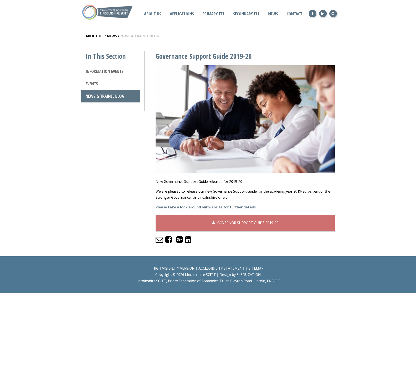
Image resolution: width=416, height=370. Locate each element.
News (112, 36)
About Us (94, 36)
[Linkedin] (323, 13)
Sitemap (256, 268)
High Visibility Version (174, 268)
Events (92, 84)
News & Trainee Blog (139, 36)
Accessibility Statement (221, 268)
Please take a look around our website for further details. (206, 207)
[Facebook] (312, 13)
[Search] (333, 13)
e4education (249, 274)
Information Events (105, 71)
